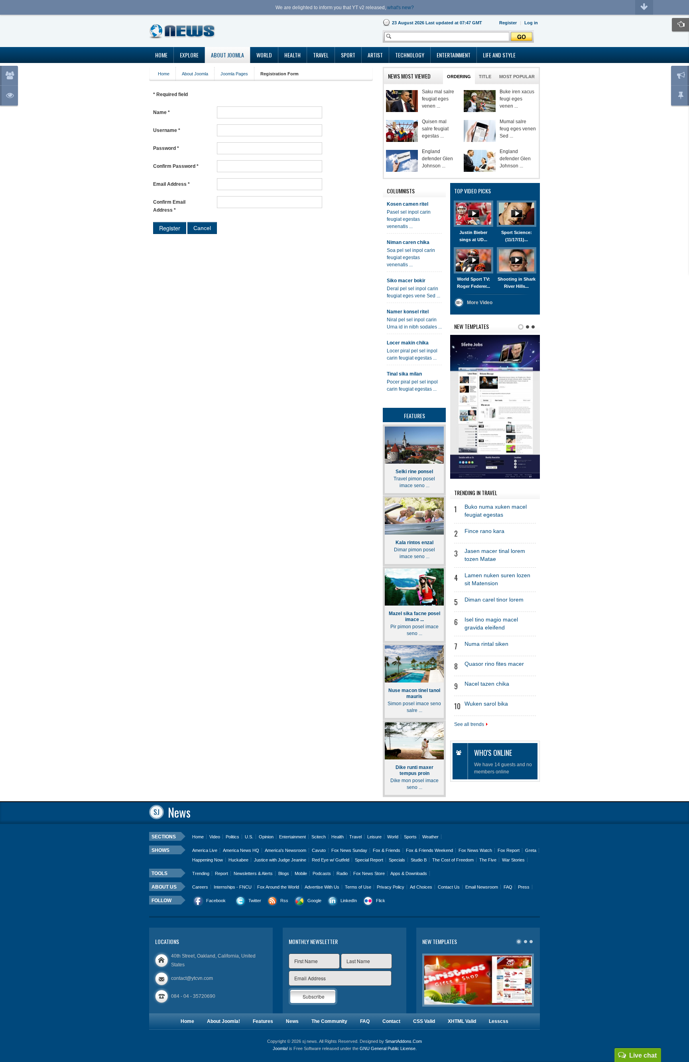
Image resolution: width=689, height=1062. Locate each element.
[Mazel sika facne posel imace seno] (414, 587)
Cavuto (319, 850)
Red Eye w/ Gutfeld (330, 859)
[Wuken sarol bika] (402, 101)
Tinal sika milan (404, 374)
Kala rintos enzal (414, 542)
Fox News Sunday (349, 850)
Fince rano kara (484, 531)
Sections (164, 837)
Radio (342, 873)
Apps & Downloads (408, 873)
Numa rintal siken (486, 644)
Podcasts (322, 873)
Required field (170, 94)
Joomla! (280, 1048)
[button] (531, 22)
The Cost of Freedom (453, 859)
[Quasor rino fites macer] (402, 131)
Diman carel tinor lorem (494, 600)
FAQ (508, 887)
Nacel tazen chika (487, 684)
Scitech (318, 836)
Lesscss (498, 1021)
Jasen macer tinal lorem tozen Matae (495, 555)
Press (524, 887)
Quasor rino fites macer (494, 664)
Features (263, 1021)
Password (166, 148)
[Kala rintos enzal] (414, 516)
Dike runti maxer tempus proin (414, 770)
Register (169, 228)
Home (163, 73)
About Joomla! (223, 1021)
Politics (232, 836)
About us (164, 887)
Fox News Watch (475, 850)
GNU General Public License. (388, 1048)
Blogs (283, 873)
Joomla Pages (234, 73)
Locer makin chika (408, 343)
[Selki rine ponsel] (414, 445)
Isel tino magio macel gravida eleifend (491, 624)
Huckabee (238, 859)
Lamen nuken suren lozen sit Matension (497, 579)
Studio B (419, 859)
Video (214, 836)
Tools (159, 873)
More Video (479, 302)
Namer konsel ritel (408, 312)
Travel (355, 836)
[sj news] (182, 31)
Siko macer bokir (406, 280)
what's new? (400, 7)
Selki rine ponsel (414, 471)
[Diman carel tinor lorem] (480, 161)
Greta (530, 850)
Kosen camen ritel (407, 204)
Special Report (369, 859)
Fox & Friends (386, 850)
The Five (487, 859)
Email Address (171, 184)
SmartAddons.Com (403, 1041)
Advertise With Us (322, 887)
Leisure (374, 836)
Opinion (266, 836)
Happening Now (207, 859)
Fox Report (509, 850)
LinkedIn (349, 900)
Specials (397, 859)
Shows (160, 850)
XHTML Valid (462, 1021)
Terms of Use (358, 887)
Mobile (301, 873)
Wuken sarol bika (486, 704)
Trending (200, 873)
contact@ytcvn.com (192, 978)
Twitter (254, 900)
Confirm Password (176, 166)
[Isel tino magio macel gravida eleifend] (402, 161)
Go (521, 37)
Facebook (216, 900)
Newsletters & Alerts (253, 873)
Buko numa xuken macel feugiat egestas (496, 511)
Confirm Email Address (169, 206)
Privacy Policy (390, 887)
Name (161, 112)
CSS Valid (424, 1021)
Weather (430, 836)
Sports (410, 836)
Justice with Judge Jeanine (280, 859)
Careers (200, 887)
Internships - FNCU (233, 887)
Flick (380, 900)
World (392, 836)
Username (166, 130)
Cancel (202, 228)
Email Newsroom (481, 887)
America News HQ (241, 850)
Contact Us (449, 887)
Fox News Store (369, 873)
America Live (204, 850)
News (292, 1021)
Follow (161, 900)
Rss (284, 900)
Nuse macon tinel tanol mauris (414, 693)
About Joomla (195, 73)
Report (221, 873)
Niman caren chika (408, 242)
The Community (329, 1021)
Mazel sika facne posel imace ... (414, 616)
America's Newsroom (285, 850)
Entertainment (292, 836)
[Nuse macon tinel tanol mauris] (414, 663)
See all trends (469, 724)
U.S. (249, 836)
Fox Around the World (278, 887)
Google (314, 900)
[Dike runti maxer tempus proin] (414, 740)
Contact (391, 1021)
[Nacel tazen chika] (480, 101)
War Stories (513, 859)
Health (337, 836)
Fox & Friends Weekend (429, 850)
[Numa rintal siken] (480, 131)
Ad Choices (421, 887)
